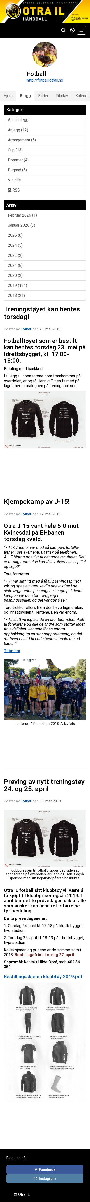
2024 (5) (15, 245)
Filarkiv (62, 95)
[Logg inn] (72, 30)
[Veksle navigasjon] (81, 30)
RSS (16, 190)
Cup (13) (15, 150)
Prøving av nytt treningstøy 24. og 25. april (44, 785)
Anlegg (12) (18, 130)
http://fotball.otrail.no (45, 80)
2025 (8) (15, 235)
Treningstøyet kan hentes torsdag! (42, 313)
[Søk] (63, 30)
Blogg (25, 95)
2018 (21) (16, 295)
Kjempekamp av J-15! (37, 502)
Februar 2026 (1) (22, 215)
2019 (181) (17, 285)
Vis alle (14, 180)
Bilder (43, 95)
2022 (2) (15, 255)
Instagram (47, 1179)
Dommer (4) (18, 160)
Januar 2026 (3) (21, 225)
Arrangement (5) (22, 140)
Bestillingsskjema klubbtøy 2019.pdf (43, 976)
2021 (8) (15, 265)
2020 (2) (15, 275)
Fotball (26, 329)
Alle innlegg (18, 119)
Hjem (8, 95)
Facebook (47, 1170)
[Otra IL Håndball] (45, 11)
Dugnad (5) (17, 170)
